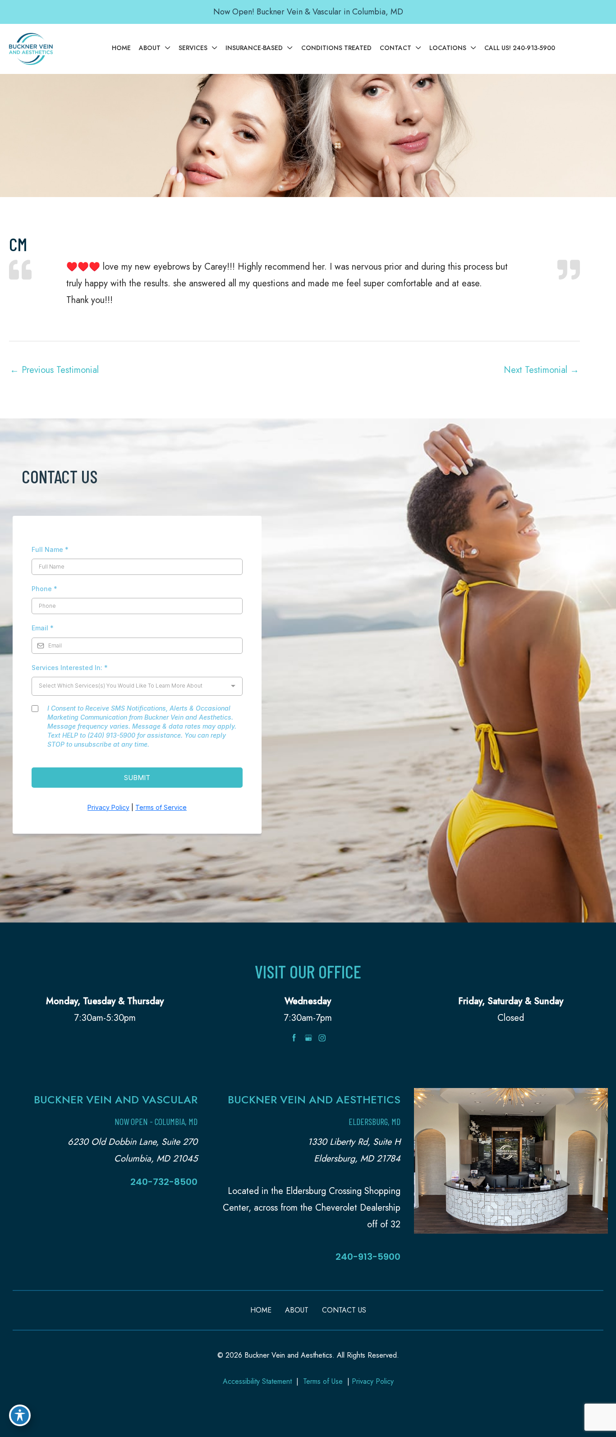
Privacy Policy (373, 1381)
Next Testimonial (541, 369)
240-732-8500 (164, 1181)
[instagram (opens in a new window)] (322, 1036)
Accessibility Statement (257, 1381)
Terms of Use (323, 1381)
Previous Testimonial (54, 369)
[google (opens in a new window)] (309, 1036)
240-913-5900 (368, 1256)
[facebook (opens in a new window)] (295, 1036)
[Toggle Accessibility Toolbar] (20, 1415)
